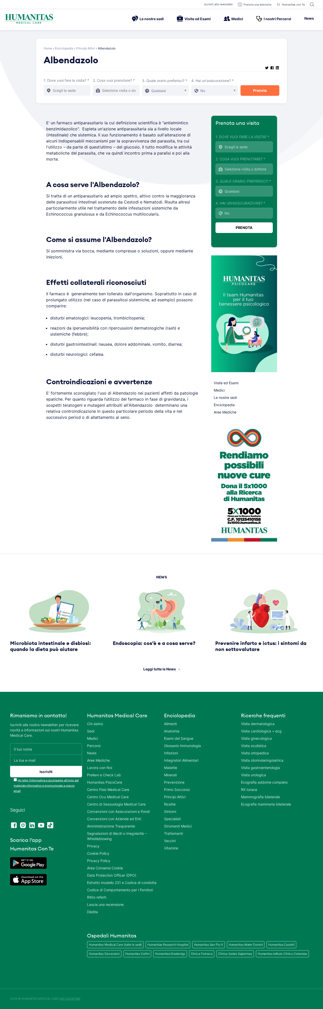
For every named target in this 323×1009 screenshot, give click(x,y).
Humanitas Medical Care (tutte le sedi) (115, 944)
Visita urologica (253, 775)
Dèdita (92, 912)
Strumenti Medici (178, 826)
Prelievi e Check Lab (104, 775)
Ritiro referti (96, 897)
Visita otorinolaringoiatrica (262, 760)
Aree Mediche (225, 412)
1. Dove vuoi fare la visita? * (66, 80)
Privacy (93, 846)
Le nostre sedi (152, 19)
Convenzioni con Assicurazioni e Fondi (118, 811)
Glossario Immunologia (182, 746)
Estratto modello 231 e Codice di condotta (121, 882)
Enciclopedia (64, 48)
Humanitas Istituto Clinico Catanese (282, 954)
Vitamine (171, 848)
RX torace (249, 789)
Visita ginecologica (256, 738)
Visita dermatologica (258, 724)
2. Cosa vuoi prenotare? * (114, 80)
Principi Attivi (85, 48)
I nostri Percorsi (277, 19)
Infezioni (171, 753)
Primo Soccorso (177, 789)
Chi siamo (95, 724)
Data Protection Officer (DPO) (111, 875)
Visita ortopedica (255, 753)
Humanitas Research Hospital (167, 944)
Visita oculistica (253, 746)
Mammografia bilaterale (260, 797)
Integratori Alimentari (181, 760)
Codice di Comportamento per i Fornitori (120, 890)
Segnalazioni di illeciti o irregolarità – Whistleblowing (117, 836)
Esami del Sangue (178, 738)
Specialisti (172, 819)
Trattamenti (173, 833)
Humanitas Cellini (137, 954)
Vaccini (170, 841)
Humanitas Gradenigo (170, 954)
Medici (237, 19)
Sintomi (170, 811)
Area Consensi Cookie (105, 868)
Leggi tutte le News (159, 669)
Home (48, 48)
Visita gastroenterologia (260, 767)
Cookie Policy (98, 853)
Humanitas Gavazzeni (104, 954)
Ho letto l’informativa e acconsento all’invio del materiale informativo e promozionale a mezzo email (46, 786)
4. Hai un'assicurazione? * (212, 80)
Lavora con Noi (99, 767)
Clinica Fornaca (202, 954)
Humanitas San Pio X (208, 944)
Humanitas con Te (293, 4)
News (309, 18)
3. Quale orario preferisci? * (164, 80)
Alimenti (170, 724)
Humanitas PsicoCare (104, 782)
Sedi (90, 731)
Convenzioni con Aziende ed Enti (114, 819)
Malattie (170, 767)
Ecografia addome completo (264, 782)
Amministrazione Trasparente (111, 826)
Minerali (170, 775)
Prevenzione (174, 782)
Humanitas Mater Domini (246, 944)
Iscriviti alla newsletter (218, 4)
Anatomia (171, 731)
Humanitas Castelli (281, 944)
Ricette (170, 804)
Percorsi (93, 746)
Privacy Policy (98, 860)
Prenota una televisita (257, 4)
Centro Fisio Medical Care (108, 789)
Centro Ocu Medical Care (108, 797)
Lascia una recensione (105, 904)
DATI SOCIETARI (69, 998)
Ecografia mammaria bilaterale (266, 804)
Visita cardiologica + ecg (261, 731)
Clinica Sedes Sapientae (235, 954)
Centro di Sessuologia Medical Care (116, 804)
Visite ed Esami (197, 19)
